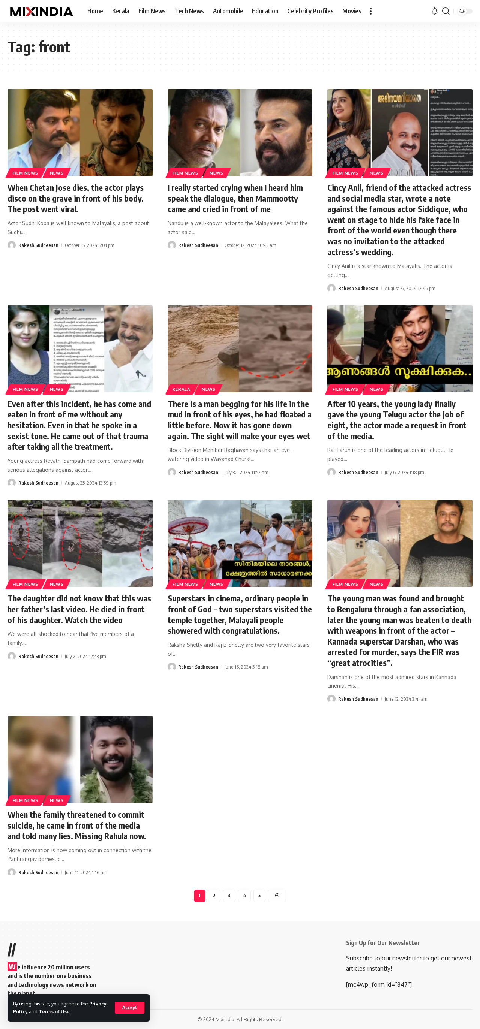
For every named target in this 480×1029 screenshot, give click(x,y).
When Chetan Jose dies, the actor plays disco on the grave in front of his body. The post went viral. (76, 198)
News (57, 173)
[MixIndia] (41, 11)
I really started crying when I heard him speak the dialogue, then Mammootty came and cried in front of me (235, 198)
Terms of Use (54, 1011)
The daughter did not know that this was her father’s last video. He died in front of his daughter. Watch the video (79, 609)
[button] (129, 1008)
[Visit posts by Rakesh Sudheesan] (12, 245)
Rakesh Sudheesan (38, 245)
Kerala (181, 389)
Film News (25, 173)
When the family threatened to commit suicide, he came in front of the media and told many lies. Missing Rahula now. (77, 825)
